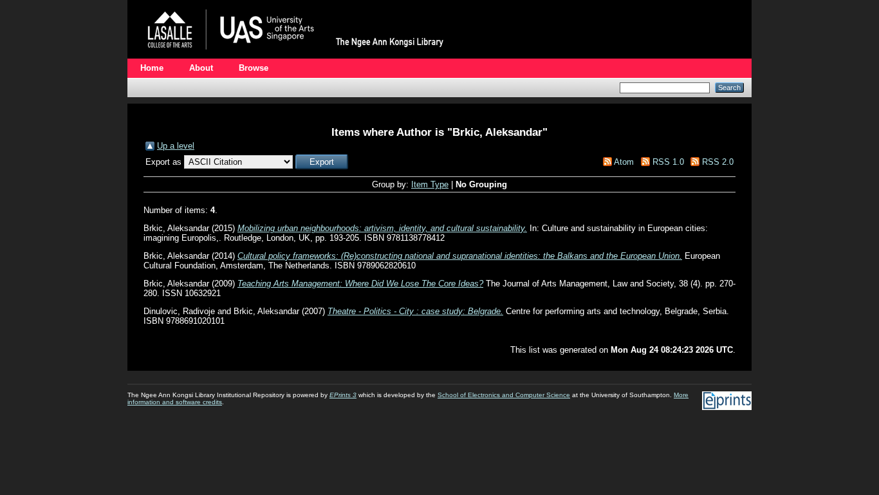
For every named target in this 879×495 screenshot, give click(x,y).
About (201, 68)
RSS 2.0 (718, 162)
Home (151, 68)
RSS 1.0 (668, 162)
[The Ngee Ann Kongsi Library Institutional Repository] (297, 56)
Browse (253, 68)
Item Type (430, 184)
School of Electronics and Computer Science (504, 394)
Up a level (175, 146)
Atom (624, 162)
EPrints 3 (342, 394)
